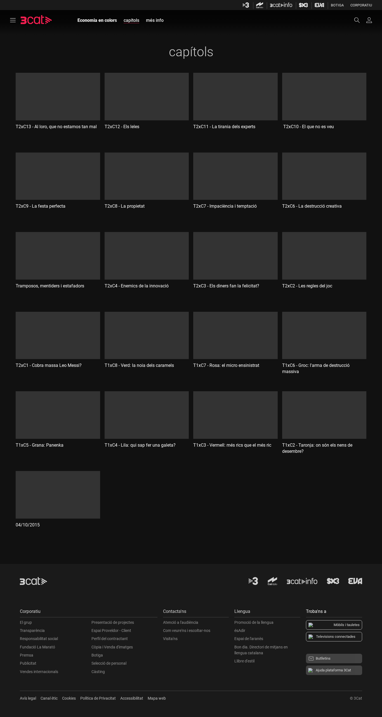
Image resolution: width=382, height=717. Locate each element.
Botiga (337, 5)
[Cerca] (359, 20)
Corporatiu (361, 5)
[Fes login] (369, 20)
